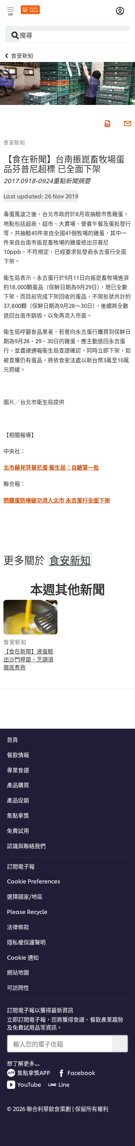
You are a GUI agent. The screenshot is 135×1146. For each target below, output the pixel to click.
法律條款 (18, 927)
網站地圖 (18, 972)
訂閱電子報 (21, 866)
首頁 (12, 739)
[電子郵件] (127, 122)
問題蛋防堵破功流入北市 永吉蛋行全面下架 (56, 500)
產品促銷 (18, 800)
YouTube (29, 1084)
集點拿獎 (18, 815)
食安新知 (14, 142)
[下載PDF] (106, 122)
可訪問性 (18, 987)
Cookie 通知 (23, 957)
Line (64, 1084)
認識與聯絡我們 (26, 846)
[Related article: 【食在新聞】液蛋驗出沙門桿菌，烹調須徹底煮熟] (30, 617)
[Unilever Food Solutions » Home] (30, 9)
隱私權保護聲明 (26, 942)
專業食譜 (18, 770)
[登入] (120, 11)
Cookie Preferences (33, 881)
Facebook (81, 1072)
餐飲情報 (18, 754)
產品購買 (18, 785)
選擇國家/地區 (25, 896)
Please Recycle (27, 911)
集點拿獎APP (33, 1072)
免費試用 (18, 830)
